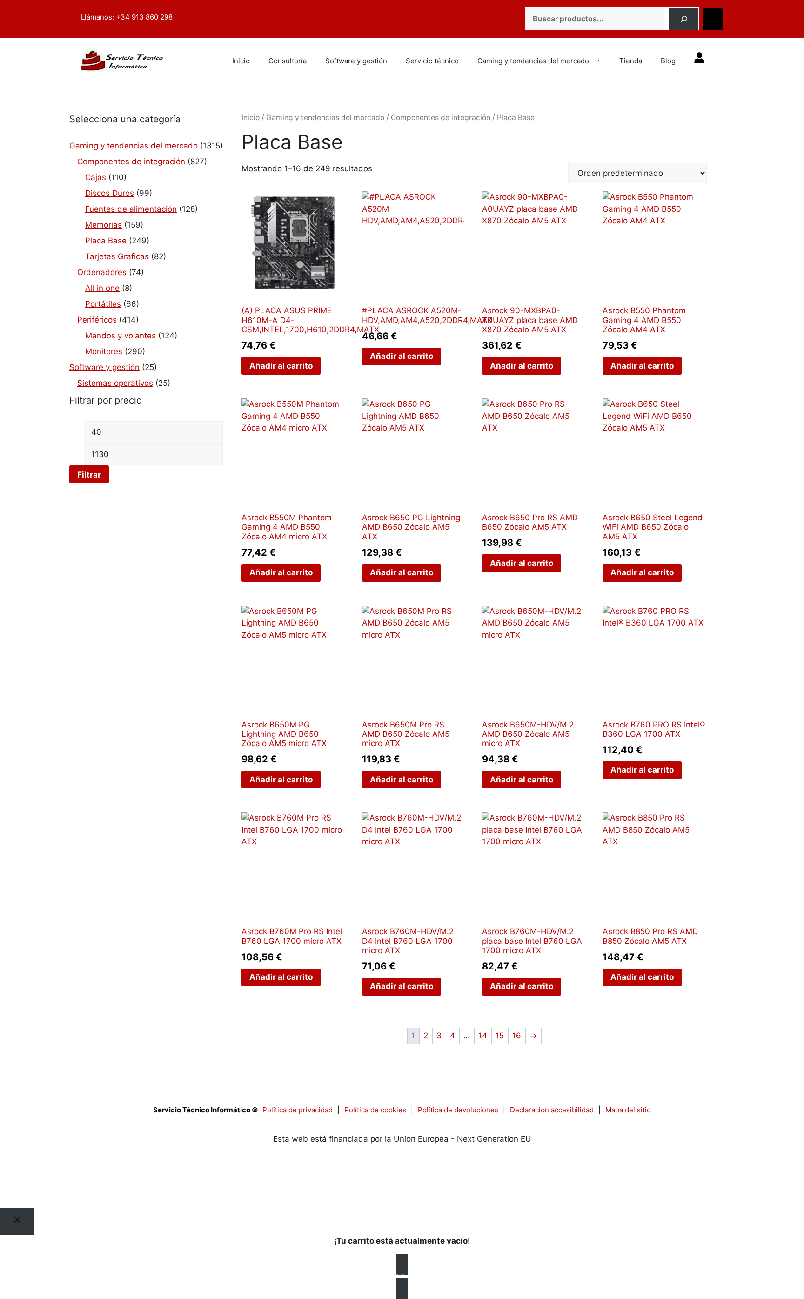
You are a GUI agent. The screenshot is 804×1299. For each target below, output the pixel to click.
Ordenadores (102, 272)
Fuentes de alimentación (131, 209)
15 (500, 1035)
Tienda (630, 60)
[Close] (17, 1221)
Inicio (241, 60)
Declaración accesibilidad (552, 1109)
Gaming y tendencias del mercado (533, 60)
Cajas (95, 177)
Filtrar (89, 474)
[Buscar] (683, 19)
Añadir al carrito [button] (281, 365)
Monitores (103, 351)
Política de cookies (375, 1109)
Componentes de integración (131, 161)
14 (482, 1035)
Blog (668, 60)
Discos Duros (109, 193)
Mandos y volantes (120, 335)
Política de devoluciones (458, 1109)
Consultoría (287, 60)
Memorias (103, 224)
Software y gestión (356, 60)
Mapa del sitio (628, 1109)
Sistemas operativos (115, 383)
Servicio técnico (432, 60)
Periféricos (97, 319)
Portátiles (103, 304)
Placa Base (106, 240)
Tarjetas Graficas (117, 256)
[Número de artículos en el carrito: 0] (713, 19)
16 (516, 1035)
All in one (102, 288)
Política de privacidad (298, 1109)
